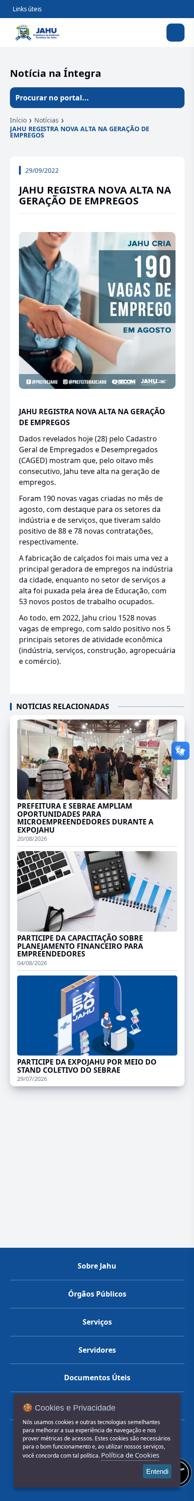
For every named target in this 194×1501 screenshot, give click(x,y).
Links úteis (27, 9)
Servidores (97, 1350)
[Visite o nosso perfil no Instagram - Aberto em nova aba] (97, 1494)
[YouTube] (83, 1494)
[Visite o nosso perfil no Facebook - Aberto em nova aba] (110, 1494)
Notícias (46, 120)
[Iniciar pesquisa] (174, 97)
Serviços (97, 1322)
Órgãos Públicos (97, 1294)
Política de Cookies (130, 1454)
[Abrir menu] (175, 33)
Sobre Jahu (97, 1266)
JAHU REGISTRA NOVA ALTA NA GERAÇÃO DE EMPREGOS (79, 131)
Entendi (157, 1471)
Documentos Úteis (97, 1378)
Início (18, 120)
